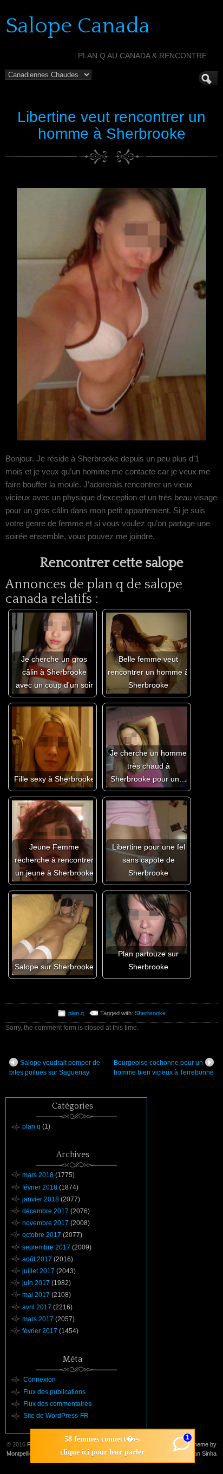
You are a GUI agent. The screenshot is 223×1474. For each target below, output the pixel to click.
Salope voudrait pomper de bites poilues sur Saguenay (54, 1067)
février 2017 (39, 1331)
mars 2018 (38, 1175)
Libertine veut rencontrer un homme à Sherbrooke (111, 125)
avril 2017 (36, 1307)
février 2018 (39, 1187)
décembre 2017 (45, 1211)
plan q (76, 1013)
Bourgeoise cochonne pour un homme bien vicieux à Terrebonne (164, 1067)
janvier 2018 (40, 1199)
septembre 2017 (46, 1247)
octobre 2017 (41, 1235)
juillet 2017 (38, 1271)
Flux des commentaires (57, 1404)
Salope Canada (77, 26)
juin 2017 (36, 1283)
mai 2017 (36, 1295)
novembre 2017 (45, 1223)
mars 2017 (38, 1319)
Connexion (39, 1379)
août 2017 (37, 1259)
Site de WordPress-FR (56, 1415)
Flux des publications (54, 1392)
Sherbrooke (150, 1013)
